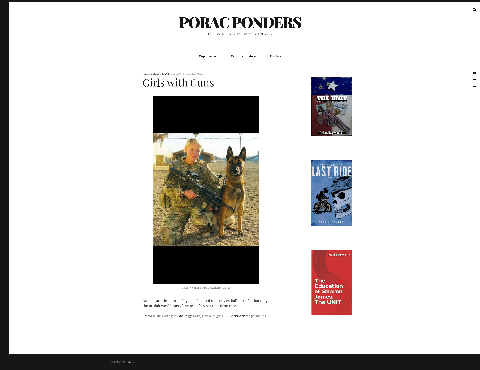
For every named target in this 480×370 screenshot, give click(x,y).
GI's (197, 316)
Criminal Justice (243, 56)
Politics (275, 56)
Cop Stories (208, 56)
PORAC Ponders (240, 22)
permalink (258, 316)
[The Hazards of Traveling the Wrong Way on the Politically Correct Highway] (474, 86)
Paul (145, 73)
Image (177, 73)
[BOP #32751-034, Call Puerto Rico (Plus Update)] (474, 79)
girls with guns (193, 73)
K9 (226, 316)
